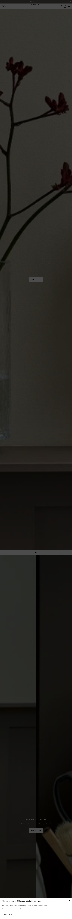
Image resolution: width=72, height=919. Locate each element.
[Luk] (69, 900)
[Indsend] (67, 914)
